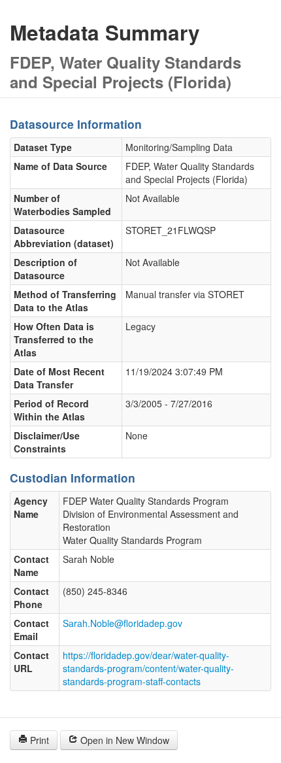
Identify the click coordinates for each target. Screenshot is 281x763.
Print (38, 740)
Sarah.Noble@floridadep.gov (122, 623)
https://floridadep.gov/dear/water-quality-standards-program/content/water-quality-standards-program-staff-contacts (148, 668)
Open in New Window (123, 740)
